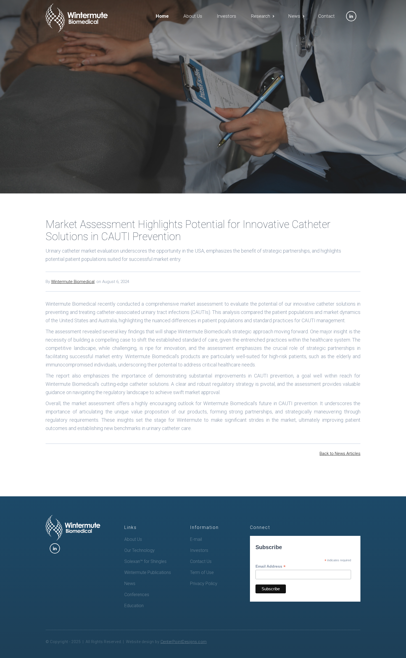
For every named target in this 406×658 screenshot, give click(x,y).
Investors (226, 16)
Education (134, 605)
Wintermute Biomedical (72, 281)
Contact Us (201, 561)
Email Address (270, 566)
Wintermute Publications (147, 572)
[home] (77, 18)
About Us (192, 16)
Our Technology (139, 550)
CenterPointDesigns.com (183, 641)
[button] (262, 16)
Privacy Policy (203, 583)
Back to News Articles (340, 453)
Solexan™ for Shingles (145, 561)
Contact (326, 16)
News (129, 583)
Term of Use (202, 572)
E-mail (196, 539)
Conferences (136, 594)
